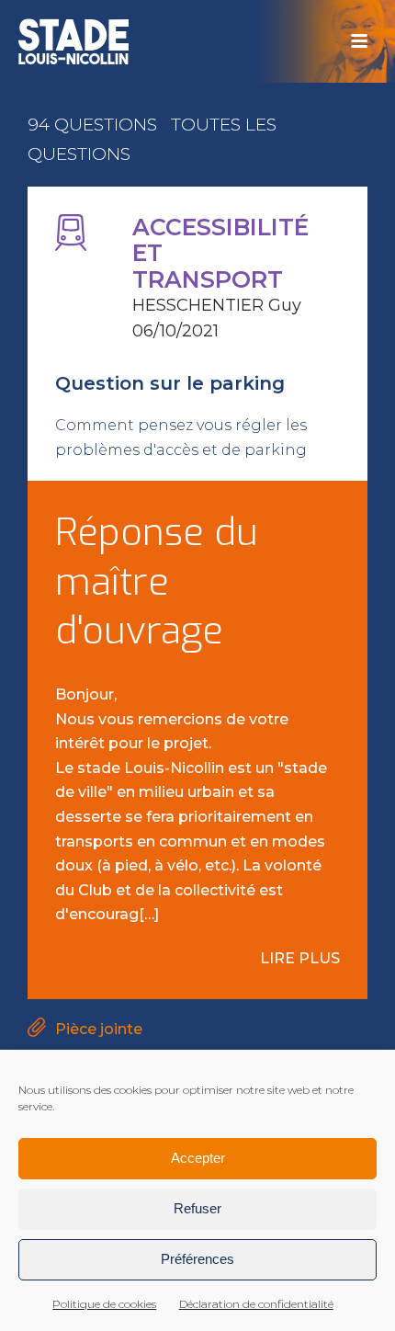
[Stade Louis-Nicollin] (73, 41)
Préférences (197, 1259)
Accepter (198, 1158)
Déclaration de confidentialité (256, 1304)
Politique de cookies (104, 1304)
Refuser (197, 1208)
